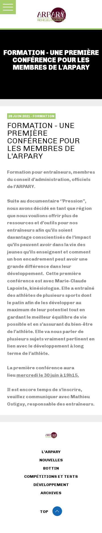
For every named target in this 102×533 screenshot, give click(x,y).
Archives (51, 493)
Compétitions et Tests (51, 477)
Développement (51, 485)
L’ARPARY (51, 452)
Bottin (51, 468)
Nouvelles (51, 460)
